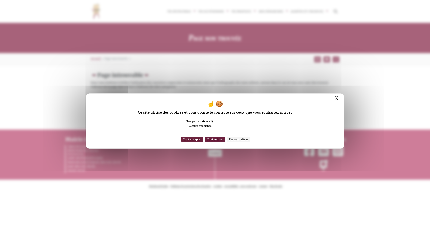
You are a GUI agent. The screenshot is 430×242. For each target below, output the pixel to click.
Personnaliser (238, 139)
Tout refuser (215, 139)
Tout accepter (192, 139)
